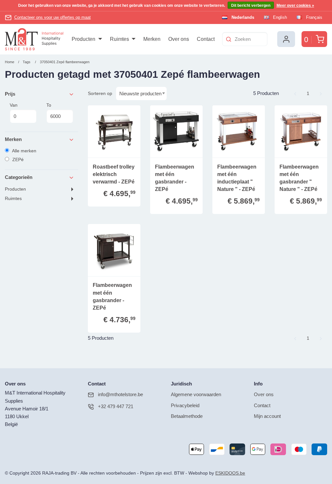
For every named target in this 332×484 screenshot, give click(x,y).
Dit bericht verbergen (250, 5)
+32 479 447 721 (115, 406)
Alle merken (23, 150)
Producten (15, 189)
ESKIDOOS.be (230, 473)
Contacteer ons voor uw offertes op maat (52, 17)
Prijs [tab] (10, 94)
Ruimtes (13, 198)
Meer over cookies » (295, 5)
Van (14, 105)
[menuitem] (86, 39)
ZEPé (17, 159)
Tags (26, 62)
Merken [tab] (13, 139)
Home (9, 62)
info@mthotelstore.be (120, 394)
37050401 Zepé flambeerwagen (64, 62)
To (48, 105)
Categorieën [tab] (18, 177)
